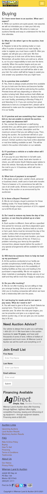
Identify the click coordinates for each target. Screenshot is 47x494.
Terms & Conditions (10, 452)
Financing (6, 449)
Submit (8, 383)
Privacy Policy (7, 465)
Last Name (8, 363)
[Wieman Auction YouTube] (17, 485)
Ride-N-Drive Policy (10, 442)
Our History (6, 462)
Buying (5, 444)
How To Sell (7, 447)
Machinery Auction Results (13, 434)
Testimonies (7, 455)
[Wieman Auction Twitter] (21, 485)
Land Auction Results (10, 431)
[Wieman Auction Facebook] (14, 485)
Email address (9, 373)
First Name (8, 353)
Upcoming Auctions (10, 429)
